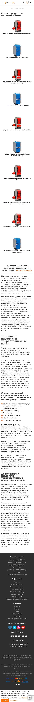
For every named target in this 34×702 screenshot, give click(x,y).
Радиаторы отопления (17, 565)
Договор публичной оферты (17, 619)
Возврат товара (17, 594)
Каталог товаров (17, 557)
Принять (5, 700)
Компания (17, 603)
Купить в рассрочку (17, 592)
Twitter (14, 627)
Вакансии (17, 616)
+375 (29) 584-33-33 (18, 636)
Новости (17, 606)
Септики (17, 572)
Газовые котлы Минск (17, 560)
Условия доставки (17, 587)
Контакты (17, 582)
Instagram (18, 627)
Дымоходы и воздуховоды (17, 570)
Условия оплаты (17, 584)
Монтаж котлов (17, 597)
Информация (17, 579)
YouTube (23, 627)
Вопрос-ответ (17, 614)
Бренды (17, 609)
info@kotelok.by (18, 640)
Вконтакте (10, 627)
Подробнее (25, 698)
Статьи (17, 611)
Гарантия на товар (17, 589)
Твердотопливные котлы (17, 562)
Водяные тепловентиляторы (17, 574)
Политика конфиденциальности (17, 599)
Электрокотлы (17, 567)
